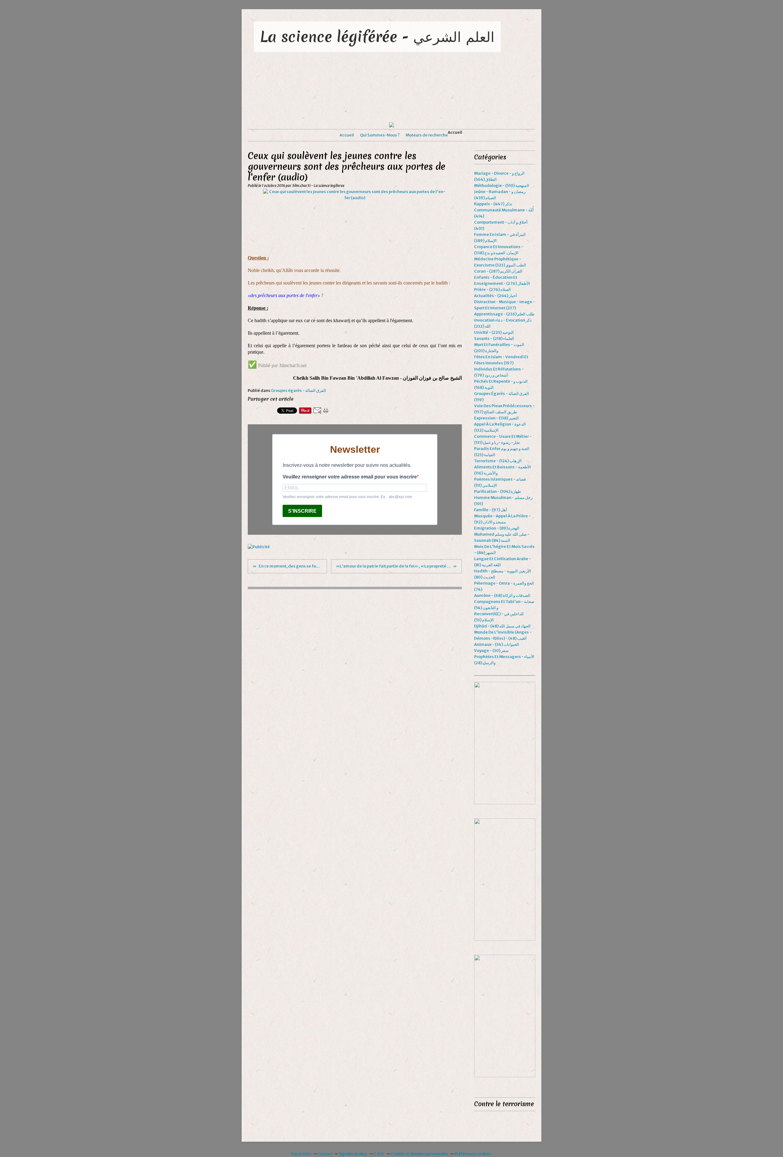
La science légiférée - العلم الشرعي (377, 37)
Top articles (301, 1153)
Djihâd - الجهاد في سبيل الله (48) (502, 626)
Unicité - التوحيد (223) (494, 332)
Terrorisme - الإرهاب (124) (498, 460)
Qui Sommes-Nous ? (379, 135)
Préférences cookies (473, 1153)
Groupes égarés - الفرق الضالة (298, 390)
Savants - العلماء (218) (494, 338)
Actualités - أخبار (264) (495, 295)
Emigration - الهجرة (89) (496, 528)
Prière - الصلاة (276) (492, 289)
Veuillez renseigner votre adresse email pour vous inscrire (350, 476)
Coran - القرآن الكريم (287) (498, 271)
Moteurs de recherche (427, 135)
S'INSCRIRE (302, 511)
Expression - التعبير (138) (496, 418)
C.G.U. (379, 1153)
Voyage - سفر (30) (491, 650)
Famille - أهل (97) (490, 509)
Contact (325, 1153)
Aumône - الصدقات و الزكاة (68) (502, 595)
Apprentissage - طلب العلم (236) (504, 314)
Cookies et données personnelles (419, 1153)
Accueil (347, 135)
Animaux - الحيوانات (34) (496, 644)
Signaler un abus (353, 1153)
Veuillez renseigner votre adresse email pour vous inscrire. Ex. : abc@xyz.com (347, 497)
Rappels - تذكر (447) (493, 203)
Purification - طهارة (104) (497, 491)
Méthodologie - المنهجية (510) (501, 185)
